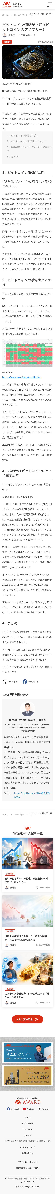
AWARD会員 (9, 1141)
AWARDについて (27, 1147)
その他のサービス (44, 1141)
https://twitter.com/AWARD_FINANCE (32, 795)
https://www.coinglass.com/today (21, 377)
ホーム (5, 15)
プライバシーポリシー (27, 1162)
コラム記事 (19, 15)
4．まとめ (12, 156)
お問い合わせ (27, 1153)
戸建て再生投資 (29, 1141)
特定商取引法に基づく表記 (27, 1168)
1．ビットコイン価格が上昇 (22, 135)
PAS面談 (18, 1141)
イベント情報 (27, 1123)
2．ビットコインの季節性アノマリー (26, 141)
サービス (27, 1135)
